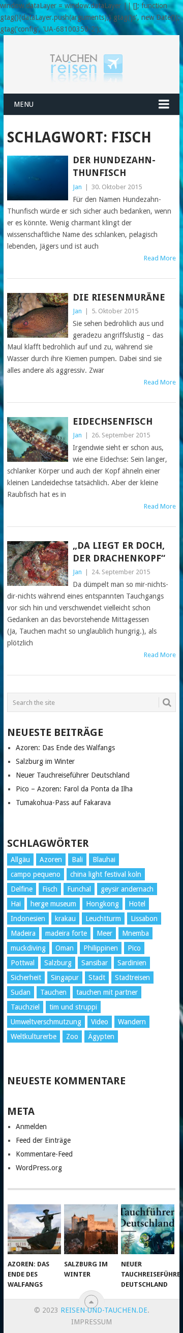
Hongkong (102, 904)
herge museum (53, 904)
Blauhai (104, 859)
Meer (104, 933)
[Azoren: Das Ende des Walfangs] (34, 1229)
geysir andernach (127, 889)
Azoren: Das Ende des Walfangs (65, 748)
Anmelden (31, 1126)
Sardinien (131, 963)
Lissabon (144, 918)
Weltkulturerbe (33, 1036)
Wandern (132, 1022)
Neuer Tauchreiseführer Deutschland (73, 775)
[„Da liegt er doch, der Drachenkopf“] (37, 563)
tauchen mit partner (107, 992)
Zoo (72, 1036)
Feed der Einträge (43, 1140)
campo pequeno (35, 874)
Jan (77, 187)
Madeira (23, 933)
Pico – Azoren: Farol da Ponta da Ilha (74, 789)
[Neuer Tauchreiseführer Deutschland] (147, 1229)
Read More (160, 258)
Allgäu (20, 859)
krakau (65, 918)
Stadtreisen (132, 977)
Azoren (51, 859)
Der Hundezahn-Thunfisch (114, 166)
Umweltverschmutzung (46, 1022)
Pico (134, 948)
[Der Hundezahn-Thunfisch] (37, 178)
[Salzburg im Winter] (90, 1229)
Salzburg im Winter (45, 761)
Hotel (137, 904)
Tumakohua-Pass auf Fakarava (63, 802)
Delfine (22, 889)
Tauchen (53, 992)
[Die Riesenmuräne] (37, 315)
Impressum (91, 1322)
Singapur (65, 977)
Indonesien (28, 918)
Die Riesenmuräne (119, 297)
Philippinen (100, 948)
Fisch (49, 889)
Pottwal (23, 963)
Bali (77, 859)
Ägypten (101, 1036)
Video (99, 1022)
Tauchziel (25, 1007)
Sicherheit (26, 977)
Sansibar (94, 963)
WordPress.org (39, 1168)
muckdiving (28, 948)
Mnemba (135, 933)
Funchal (79, 889)
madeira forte (66, 933)
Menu (24, 104)
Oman (64, 948)
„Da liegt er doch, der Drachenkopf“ (119, 552)
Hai (16, 904)
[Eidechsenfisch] (37, 439)
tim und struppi (73, 1007)
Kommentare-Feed (44, 1154)
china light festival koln (105, 874)
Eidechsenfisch (112, 421)
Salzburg (58, 963)
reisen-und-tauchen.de (103, 1310)
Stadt (96, 977)
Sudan (20, 992)
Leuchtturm (103, 918)
